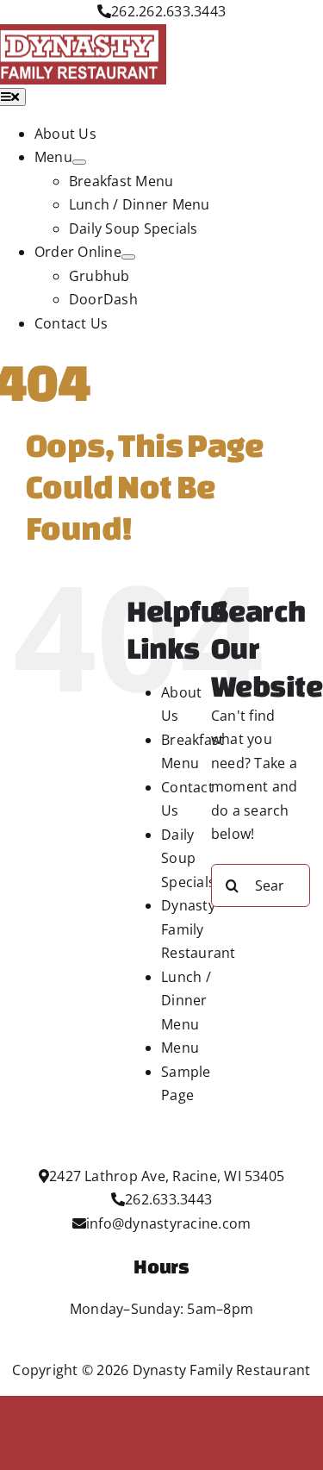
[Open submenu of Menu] (79, 162)
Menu (180, 1047)
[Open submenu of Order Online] (128, 257)
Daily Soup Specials (188, 858)
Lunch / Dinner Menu (186, 1000)
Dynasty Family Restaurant (198, 929)
